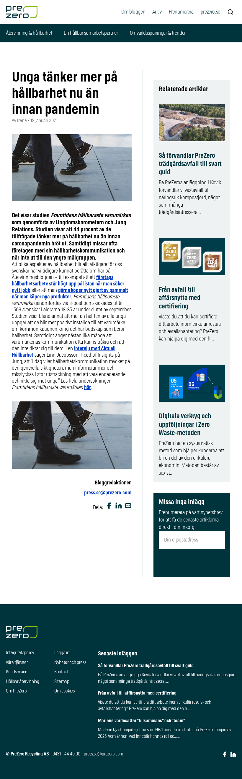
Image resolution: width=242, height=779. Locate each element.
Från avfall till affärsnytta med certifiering (179, 298)
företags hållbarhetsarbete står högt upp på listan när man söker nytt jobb (68, 284)
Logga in (61, 652)
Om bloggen (133, 12)
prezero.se (210, 12)
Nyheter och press (70, 662)
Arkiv (156, 12)
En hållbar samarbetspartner (91, 33)
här (87, 387)
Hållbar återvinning (22, 681)
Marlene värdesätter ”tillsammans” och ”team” (141, 720)
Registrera (191, 563)
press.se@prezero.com (108, 493)
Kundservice (16, 672)
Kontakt (61, 672)
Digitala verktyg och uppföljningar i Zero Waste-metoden (185, 424)
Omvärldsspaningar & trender (158, 33)
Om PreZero (16, 691)
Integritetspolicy (20, 652)
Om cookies (64, 691)
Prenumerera (181, 12)
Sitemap (61, 681)
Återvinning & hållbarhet (29, 33)
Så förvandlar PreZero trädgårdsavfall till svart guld (190, 164)
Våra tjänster (17, 662)
